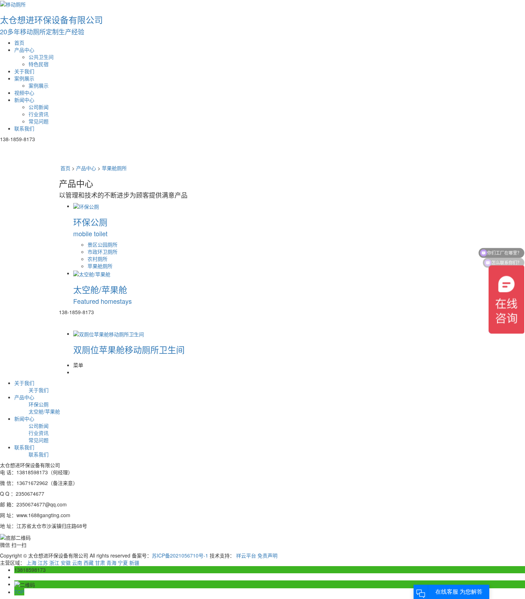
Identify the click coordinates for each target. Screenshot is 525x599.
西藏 (89, 562)
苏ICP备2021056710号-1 (180, 555)
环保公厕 (39, 404)
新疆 (134, 562)
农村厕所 (98, 258)
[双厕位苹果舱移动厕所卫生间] (108, 333)
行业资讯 (39, 114)
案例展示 (24, 78)
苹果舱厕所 (114, 168)
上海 (31, 562)
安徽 (66, 562)
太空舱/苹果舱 (44, 411)
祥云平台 (246, 555)
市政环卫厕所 (103, 251)
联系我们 (24, 128)
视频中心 (24, 92)
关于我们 (24, 71)
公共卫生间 (41, 56)
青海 (111, 562)
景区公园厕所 (103, 244)
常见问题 (39, 121)
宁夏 (123, 562)
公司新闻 (39, 106)
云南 (77, 562)
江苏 (43, 562)
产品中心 (24, 49)
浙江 (54, 562)
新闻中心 (24, 99)
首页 (19, 42)
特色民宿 (39, 64)
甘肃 (100, 562)
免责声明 (268, 555)
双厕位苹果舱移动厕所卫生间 (129, 349)
